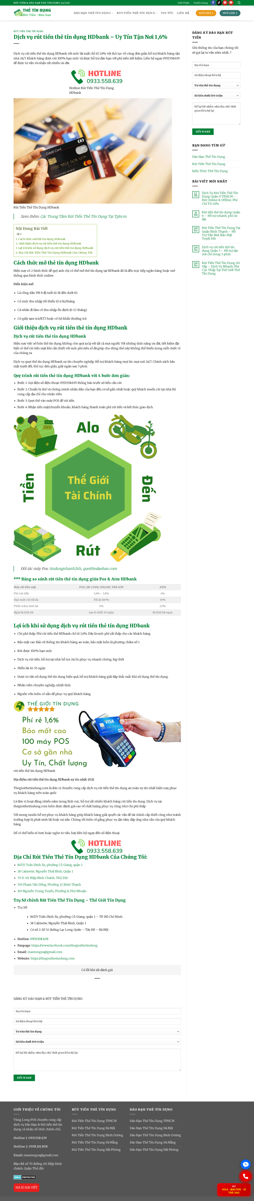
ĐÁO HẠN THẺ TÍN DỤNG (92, 13)
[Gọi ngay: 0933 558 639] (245, 1176)
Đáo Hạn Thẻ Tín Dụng (208, 157)
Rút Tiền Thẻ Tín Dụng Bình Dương (97, 1135)
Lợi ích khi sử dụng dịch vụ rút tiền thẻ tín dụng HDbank (55, 248)
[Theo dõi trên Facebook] (213, 3)
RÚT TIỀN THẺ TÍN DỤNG (136, 13)
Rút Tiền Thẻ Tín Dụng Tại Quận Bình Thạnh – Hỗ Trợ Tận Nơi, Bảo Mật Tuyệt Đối (221, 233)
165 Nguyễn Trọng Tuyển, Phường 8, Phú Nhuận (51, 891)
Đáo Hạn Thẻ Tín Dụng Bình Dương (155, 1135)
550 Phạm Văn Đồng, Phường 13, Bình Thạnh (49, 884)
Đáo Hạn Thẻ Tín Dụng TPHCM (152, 1121)
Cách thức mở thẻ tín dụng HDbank (41, 239)
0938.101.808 (38, 1146)
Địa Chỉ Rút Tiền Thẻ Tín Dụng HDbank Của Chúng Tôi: (56, 252)
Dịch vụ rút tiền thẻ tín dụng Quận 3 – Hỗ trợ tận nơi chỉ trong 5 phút (220, 250)
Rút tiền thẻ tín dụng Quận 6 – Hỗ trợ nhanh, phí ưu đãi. (221, 215)
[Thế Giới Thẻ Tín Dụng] (32, 13)
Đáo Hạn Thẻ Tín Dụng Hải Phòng (154, 1149)
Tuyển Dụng (201, 2)
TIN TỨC (167, 13)
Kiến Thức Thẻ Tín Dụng (210, 171)
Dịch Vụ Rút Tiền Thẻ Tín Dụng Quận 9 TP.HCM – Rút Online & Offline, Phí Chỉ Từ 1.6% (220, 198)
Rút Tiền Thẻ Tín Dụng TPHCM (94, 1121)
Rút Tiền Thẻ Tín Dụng (28, 31)
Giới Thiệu (183, 2)
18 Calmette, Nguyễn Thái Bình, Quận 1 (45, 871)
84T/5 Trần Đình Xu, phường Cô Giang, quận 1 (50, 865)
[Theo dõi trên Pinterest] (225, 3)
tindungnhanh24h (65, 568)
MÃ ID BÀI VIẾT (26, 1187)
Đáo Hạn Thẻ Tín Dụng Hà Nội (151, 1128)
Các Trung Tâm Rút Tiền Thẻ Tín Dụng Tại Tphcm (83, 216)
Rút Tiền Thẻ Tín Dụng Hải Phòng (96, 1149)
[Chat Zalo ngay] (246, 1164)
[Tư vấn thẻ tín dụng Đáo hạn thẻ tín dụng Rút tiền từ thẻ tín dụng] (97, 1032)
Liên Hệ (183, 13)
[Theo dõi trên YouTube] (231, 3)
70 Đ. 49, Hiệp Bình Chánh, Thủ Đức (42, 878)
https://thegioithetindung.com (53, 958)
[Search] (239, 2)
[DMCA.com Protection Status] (25, 1177)
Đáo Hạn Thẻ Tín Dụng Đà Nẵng (153, 1142)
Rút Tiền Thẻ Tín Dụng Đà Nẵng (95, 1142)
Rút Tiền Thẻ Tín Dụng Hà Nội (93, 1128)
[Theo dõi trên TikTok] (219, 3)
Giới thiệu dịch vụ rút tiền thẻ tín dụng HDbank (50, 243)
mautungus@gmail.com (45, 952)
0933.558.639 (39, 939)
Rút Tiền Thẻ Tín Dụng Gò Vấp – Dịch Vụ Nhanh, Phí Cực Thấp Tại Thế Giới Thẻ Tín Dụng (221, 268)
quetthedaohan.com (100, 568)
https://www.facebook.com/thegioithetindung (64, 945)
